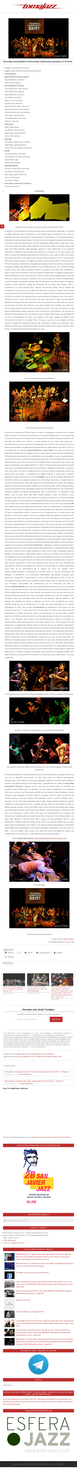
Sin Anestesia (31, 1045)
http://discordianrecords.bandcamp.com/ (50, 838)
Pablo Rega (32, 1043)
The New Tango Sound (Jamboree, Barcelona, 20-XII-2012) (34, 1054)
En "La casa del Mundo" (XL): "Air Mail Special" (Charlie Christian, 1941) (39, 1056)
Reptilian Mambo (19, 1045)
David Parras (51, 1037)
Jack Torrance (68, 939)
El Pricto (25, 1039)
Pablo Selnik (41, 1043)
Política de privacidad (20, 1464)
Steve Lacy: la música (23, 1300)
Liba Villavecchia (34, 1041)
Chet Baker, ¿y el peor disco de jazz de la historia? (32, 1273)
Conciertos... (67, 1033)
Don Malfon (16, 1039)
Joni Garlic (24, 1041)
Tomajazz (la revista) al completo (17, 1035)
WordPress (60, 1464)
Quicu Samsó (8, 1045)
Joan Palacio (14, 1041)
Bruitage (20, 1037)
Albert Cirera (60, 1035)
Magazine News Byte (43, 1464)
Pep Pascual (64, 1043)
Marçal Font (55, 1041)
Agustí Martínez (48, 1035)
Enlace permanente (25, 1074)
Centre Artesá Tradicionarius (35, 1037)
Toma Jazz (49, 1045)
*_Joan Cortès (57, 1033)
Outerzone (23, 1043)
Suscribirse (56, 1019)
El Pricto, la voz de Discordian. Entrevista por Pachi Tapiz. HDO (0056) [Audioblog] (37, 989)
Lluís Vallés (45, 1041)
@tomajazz (12, 1240)
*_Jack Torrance (44, 1033)
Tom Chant (41, 1045)
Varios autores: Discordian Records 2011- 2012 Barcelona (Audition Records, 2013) (14, 989)
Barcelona (8, 1037)
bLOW (14, 1037)
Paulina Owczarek (53, 1043)
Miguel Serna (13, 1043)
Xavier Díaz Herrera (21, 1047)
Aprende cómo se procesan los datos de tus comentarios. (51, 1137)
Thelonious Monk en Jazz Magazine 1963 (29, 1312)
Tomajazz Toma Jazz (62, 1045)
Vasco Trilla (8, 1047)
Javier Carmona (60, 1039)
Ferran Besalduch (35, 1039)
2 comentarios (40, 1047)
